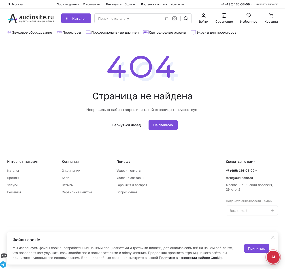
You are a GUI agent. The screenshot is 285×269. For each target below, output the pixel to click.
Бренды (13, 178)
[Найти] (185, 18)
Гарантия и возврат (132, 185)
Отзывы (67, 185)
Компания (70, 161)
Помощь (123, 161)
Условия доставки (131, 178)
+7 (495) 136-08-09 (235, 4)
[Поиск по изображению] (175, 18)
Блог (65, 178)
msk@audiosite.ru (239, 178)
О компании (71, 170)
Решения (14, 192)
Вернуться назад (126, 125)
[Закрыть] (272, 237)
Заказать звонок (266, 4)
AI (273, 257)
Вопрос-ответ (127, 192)
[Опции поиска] (165, 18)
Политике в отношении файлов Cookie (190, 258)
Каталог (13, 170)
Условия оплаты (129, 170)
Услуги (12, 185)
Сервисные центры (77, 192)
